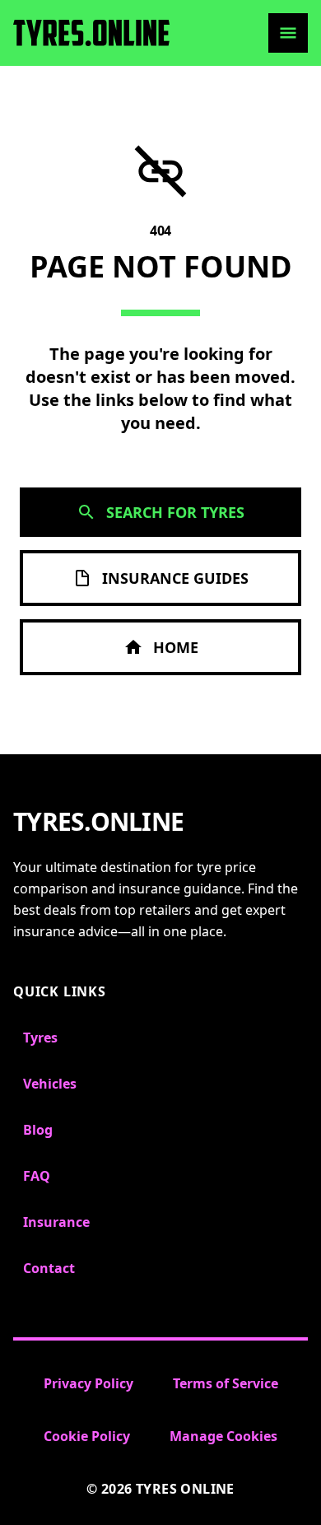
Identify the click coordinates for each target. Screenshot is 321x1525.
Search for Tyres (175, 512)
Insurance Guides (175, 578)
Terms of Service (225, 1383)
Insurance (56, 1222)
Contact (49, 1268)
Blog (38, 1130)
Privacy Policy (88, 1383)
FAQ (36, 1176)
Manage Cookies (223, 1436)
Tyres (40, 1037)
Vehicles (50, 1084)
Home (175, 647)
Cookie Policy (87, 1436)
